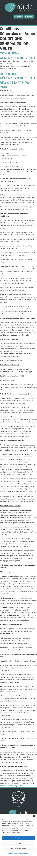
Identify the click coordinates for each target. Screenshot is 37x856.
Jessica (30, 16)
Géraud (19, 16)
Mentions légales (13, 853)
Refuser (18, 843)
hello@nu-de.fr (13, 163)
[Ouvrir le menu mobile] (18, 20)
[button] (34, 816)
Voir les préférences (18, 849)
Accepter (18, 838)
